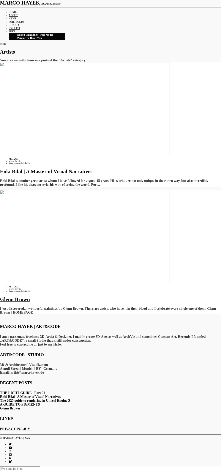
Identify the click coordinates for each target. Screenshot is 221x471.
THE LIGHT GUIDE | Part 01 (22, 393)
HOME (13, 12)
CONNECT (15, 25)
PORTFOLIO (16, 21)
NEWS (12, 18)
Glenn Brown (15, 299)
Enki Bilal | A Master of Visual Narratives (46, 171)
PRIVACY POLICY (15, 429)
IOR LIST (14, 28)
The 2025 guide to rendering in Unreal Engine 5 (35, 400)
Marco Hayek (15, 161)
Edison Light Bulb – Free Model (35, 34)
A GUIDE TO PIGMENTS (20, 404)
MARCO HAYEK (20, 3)
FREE (12, 31)
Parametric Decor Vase (29, 38)
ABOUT (13, 15)
